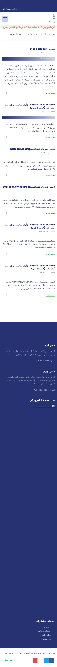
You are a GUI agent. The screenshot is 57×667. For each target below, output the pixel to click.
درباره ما (47, 627)
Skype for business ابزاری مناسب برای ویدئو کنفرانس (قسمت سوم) (29, 106)
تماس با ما (46, 635)
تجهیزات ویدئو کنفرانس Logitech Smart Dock (29, 186)
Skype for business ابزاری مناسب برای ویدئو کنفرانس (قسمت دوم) (29, 226)
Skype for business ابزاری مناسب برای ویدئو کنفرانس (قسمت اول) (29, 267)
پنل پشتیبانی (46, 639)
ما (15, 83)
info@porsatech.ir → (11, 9)
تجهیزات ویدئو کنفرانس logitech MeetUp (32, 149)
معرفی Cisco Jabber (42, 49)
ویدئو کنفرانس (46, 57)
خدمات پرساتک (44, 631)
